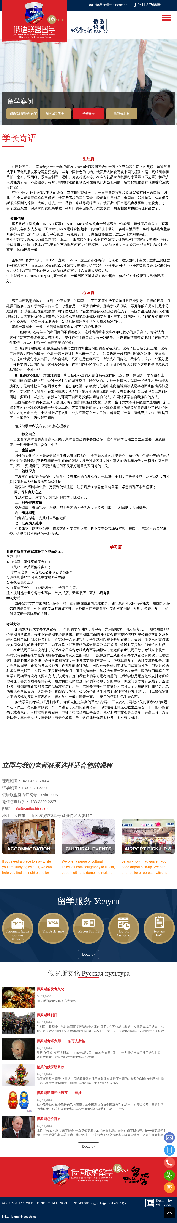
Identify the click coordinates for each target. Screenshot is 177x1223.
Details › (88, 954)
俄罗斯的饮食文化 (50, 989)
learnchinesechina (23, 1216)
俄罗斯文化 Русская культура (89, 973)
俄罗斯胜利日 (47, 1015)
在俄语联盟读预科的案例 (22, 115)
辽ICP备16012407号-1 (110, 1203)
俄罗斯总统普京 (49, 1119)
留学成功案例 (55, 113)
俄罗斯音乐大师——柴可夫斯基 (61, 1041)
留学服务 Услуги (88, 900)
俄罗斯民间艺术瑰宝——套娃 (59, 1093)
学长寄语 (88, 113)
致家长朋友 (121, 113)
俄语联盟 (88, 24)
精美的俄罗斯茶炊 (50, 1067)
